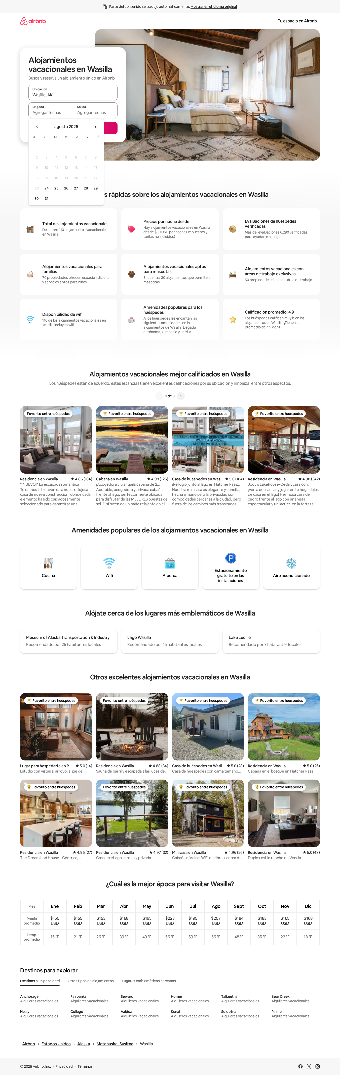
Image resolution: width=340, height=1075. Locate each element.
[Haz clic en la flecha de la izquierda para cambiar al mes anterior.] (37, 126)
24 (47, 188)
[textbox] (50, 112)
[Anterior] (159, 396)
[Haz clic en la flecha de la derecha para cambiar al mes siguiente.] (95, 126)
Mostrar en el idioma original (214, 6)
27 (76, 188)
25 (56, 188)
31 (46, 198)
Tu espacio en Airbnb (297, 21)
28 (86, 188)
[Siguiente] (181, 396)
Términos (85, 1066)
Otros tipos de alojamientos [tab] (91, 981)
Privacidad (64, 1066)
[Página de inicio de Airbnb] (33, 21)
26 (66, 188)
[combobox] (73, 95)
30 (36, 198)
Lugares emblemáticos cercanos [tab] (149, 981)
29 (96, 188)
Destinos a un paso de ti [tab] (40, 981)
